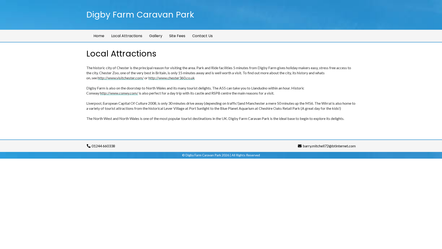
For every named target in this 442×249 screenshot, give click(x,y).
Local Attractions (126, 36)
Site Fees (177, 36)
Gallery (155, 36)
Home (98, 36)
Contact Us (202, 36)
